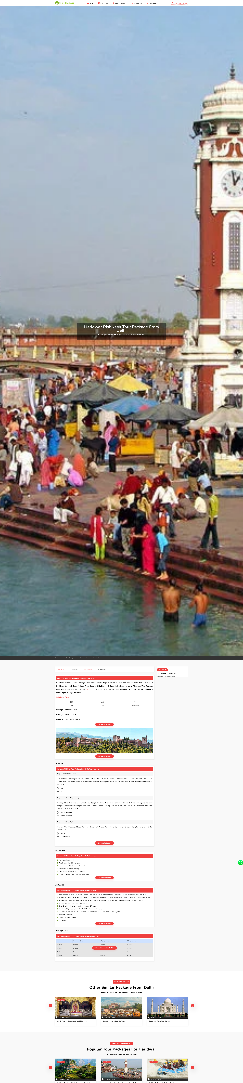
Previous (50, 1006)
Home (92, 3)
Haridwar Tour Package (67, 658)
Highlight (61, 669)
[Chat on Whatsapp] (240, 862)
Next (192, 1006)
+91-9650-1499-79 (166, 673)
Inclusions (88, 669)
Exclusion (102, 669)
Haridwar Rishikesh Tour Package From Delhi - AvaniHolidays (64, 3)
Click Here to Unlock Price (104, 948)
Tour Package (120, 3)
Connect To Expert (104, 724)
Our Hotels (104, 3)
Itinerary (75, 669)
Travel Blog (153, 3)
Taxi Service (138, 3)
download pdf (138, 335)
